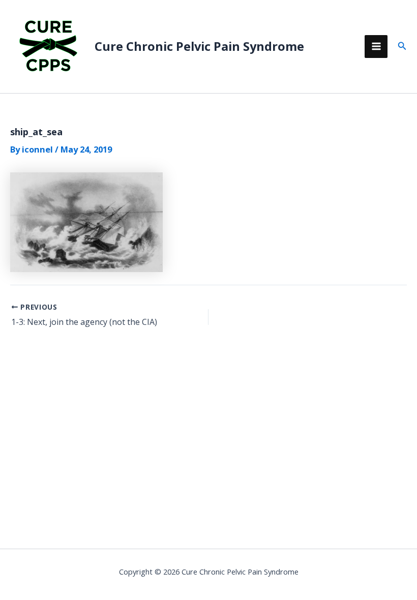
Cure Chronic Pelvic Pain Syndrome (199, 46)
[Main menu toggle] (376, 46)
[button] (402, 46)
